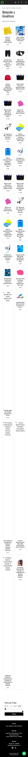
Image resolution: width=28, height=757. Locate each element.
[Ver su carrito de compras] (15, 2)
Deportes (8, 8)
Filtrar (14, 714)
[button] (21, 2)
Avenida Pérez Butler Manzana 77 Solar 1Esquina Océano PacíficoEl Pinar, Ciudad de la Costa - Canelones (14, 734)
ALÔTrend (16, 754)
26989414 (17, 743)
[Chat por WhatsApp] (24, 753)
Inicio (3, 8)
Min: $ (6, 706)
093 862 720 (11, 743)
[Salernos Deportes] (2, 2)
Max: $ (15, 706)
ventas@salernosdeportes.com (14, 745)
